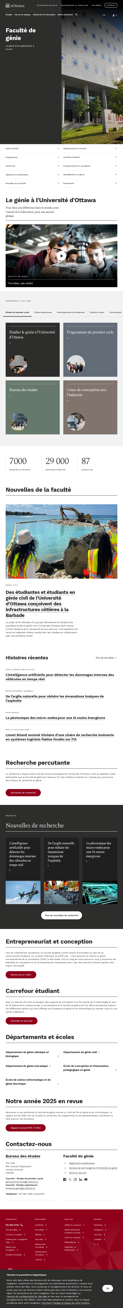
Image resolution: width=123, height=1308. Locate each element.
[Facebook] (64, 1179)
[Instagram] (75, 1179)
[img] (15, 5)
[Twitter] (70, 1179)
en (104, 15)
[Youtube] (85, 1179)
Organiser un (70, 1248)
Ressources (11, 1248)
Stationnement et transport (72, 1231)
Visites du (73, 1225)
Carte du (72, 1237)
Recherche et (41, 1253)
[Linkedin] (80, 1179)
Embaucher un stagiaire (16, 1240)
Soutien (14, 1255)
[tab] (17, 314)
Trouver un (14, 1234)
